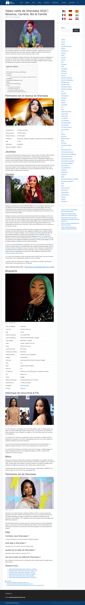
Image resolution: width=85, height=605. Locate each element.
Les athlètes (64, 118)
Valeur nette (25, 582)
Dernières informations (67, 80)
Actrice (63, 44)
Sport (62, 185)
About (78, 603)
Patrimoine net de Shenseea (14, 83)
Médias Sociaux (65, 138)
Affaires (63, 48)
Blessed (18, 246)
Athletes (63, 57)
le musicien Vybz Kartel (37, 238)
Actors (33, 2)
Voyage (63, 199)
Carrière (9, 75)
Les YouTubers (65, 129)
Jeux (62, 109)
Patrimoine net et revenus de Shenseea (16, 72)
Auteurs (63, 59)
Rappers (27, 2)
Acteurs (63, 39)
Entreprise (63, 98)
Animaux (63, 53)
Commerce (64, 73)
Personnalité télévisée (67, 163)
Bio (17, 582)
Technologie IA (65, 194)
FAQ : (8, 85)
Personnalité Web (65, 167)
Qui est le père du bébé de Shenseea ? (18, 91)
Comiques (63, 71)
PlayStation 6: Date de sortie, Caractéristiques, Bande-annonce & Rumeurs (70, 219)
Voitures (63, 197)
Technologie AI (65, 192)
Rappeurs (63, 174)
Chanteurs (9, 581)
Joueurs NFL (64, 116)
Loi (62, 131)
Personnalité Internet (66, 158)
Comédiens (64, 68)
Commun (63, 75)
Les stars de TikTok (66, 127)
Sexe (62, 183)
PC (62, 147)
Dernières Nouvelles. (66, 89)
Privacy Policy (54, 603)
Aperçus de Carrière (11, 582)
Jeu (62, 107)
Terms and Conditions (64, 603)
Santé (62, 176)
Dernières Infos (65, 82)
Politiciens (63, 170)
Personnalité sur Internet (67, 161)
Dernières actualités (66, 77)
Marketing (63, 136)
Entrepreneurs (55, 2)
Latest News (72, 2)
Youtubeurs (64, 201)
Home (21, 2)
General (63, 100)
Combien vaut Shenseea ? (15, 87)
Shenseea (23, 388)
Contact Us (73, 603)
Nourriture (63, 143)
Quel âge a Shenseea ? (14, 88)
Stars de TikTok (65, 188)
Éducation (63, 93)
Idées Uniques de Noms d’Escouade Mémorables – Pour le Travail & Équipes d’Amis (25, 585)
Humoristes (64, 104)
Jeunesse (9, 73)
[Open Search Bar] (78, 2)
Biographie (9, 78)
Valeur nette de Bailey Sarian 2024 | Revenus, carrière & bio (20, 583)
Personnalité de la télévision (68, 154)
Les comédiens (65, 120)
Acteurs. (63, 41)
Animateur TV (64, 50)
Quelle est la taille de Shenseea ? (17, 90)
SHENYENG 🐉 (24, 385)
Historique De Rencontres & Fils (14, 80)
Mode (62, 140)
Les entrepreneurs (66, 122)
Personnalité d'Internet (67, 152)
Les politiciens (65, 125)
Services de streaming (67, 181)
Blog (62, 62)
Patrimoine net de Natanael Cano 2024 (39, 267)
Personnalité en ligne (66, 156)
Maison (63, 134)
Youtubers (63, 2)
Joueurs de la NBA (66, 111)
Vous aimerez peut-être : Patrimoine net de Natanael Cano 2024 (23, 77)
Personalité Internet (66, 149)
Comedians (46, 2)
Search (63, 27)
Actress (39, 2)
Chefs (62, 66)
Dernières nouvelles (66, 86)
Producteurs (64, 172)
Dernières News (65, 84)
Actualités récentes (66, 46)
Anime (62, 55)
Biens (8, 82)
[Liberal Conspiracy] (9, 2)
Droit (62, 91)
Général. (63, 102)
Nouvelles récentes (66, 145)
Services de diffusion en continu (69, 179)
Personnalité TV (65, 165)
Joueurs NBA (64, 113)
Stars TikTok (64, 190)
